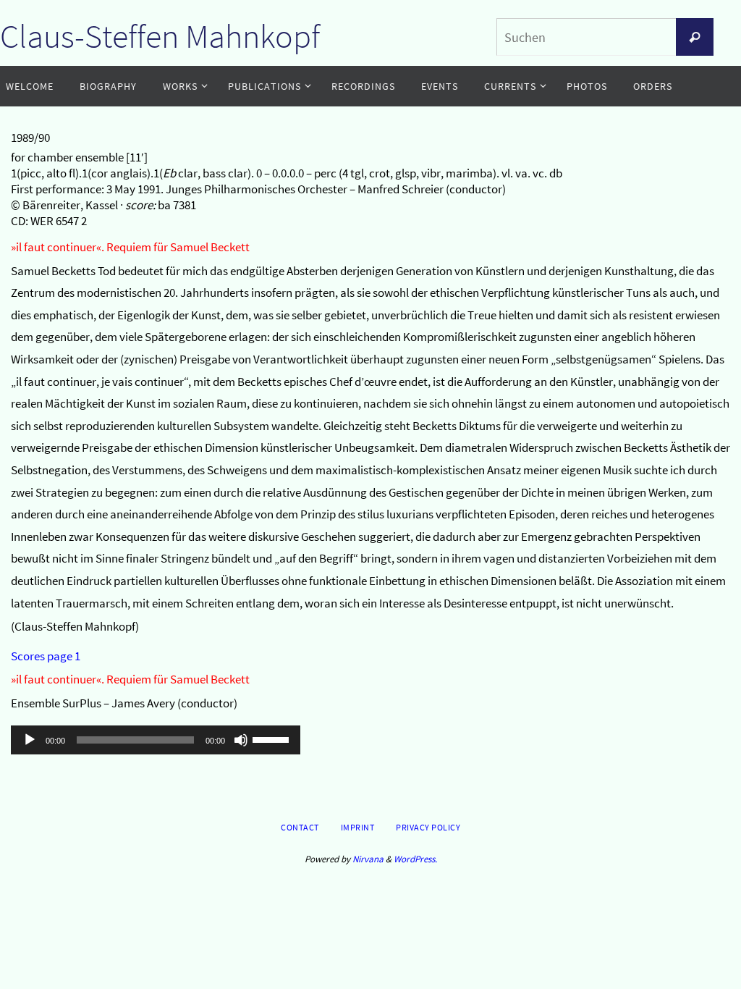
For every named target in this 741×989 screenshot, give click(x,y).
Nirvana (368, 859)
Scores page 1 (45, 656)
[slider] (273, 738)
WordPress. (415, 859)
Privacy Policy (428, 827)
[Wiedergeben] (29, 740)
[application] (155, 739)
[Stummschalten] (241, 740)
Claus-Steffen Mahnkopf (160, 36)
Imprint (358, 827)
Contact (300, 827)
